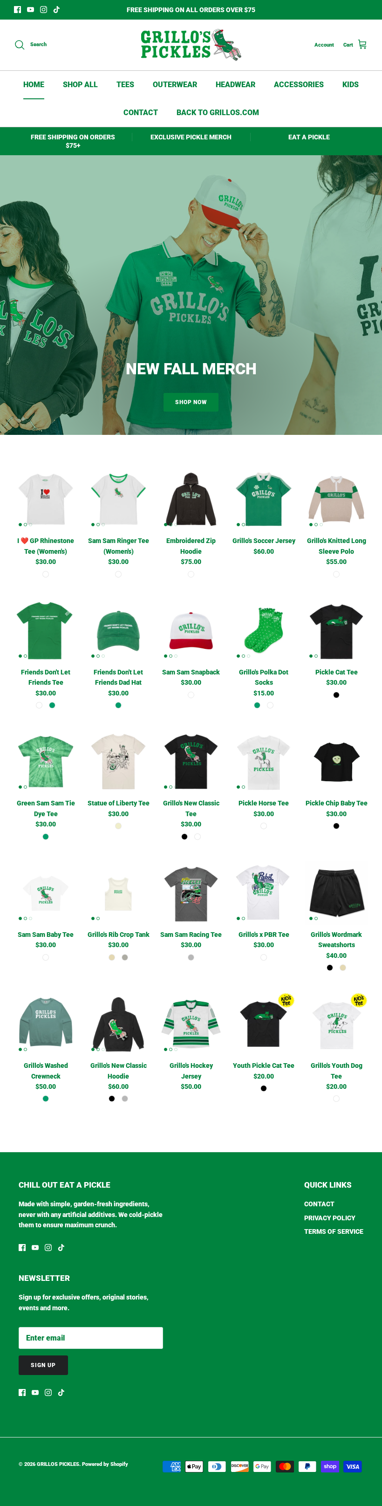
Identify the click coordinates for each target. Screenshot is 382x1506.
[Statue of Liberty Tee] (118, 761)
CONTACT (140, 112)
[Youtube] (30, 9)
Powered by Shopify (105, 1464)
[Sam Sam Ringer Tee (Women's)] (118, 499)
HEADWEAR (235, 84)
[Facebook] (17, 9)
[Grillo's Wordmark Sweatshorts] (336, 893)
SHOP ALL (80, 84)
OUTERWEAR (175, 84)
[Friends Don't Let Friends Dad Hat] (118, 630)
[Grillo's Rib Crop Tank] (118, 893)
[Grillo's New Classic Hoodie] (118, 1024)
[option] (191, 295)
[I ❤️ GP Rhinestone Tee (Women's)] (45, 499)
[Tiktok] (56, 9)
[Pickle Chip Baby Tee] (336, 761)
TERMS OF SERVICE (333, 1231)
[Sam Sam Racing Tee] (191, 893)
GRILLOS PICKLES (58, 1464)
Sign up (43, 1365)
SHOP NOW (191, 402)
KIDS (350, 84)
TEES (125, 84)
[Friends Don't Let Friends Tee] (45, 630)
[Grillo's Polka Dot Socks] (263, 630)
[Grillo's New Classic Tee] (191, 761)
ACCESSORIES (299, 84)
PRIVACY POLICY (329, 1218)
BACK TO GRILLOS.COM (218, 112)
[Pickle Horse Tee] (263, 761)
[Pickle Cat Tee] (336, 630)
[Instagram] (43, 9)
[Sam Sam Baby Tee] (45, 893)
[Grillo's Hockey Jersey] (191, 1024)
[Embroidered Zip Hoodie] (191, 499)
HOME (33, 84)
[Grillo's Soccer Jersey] (263, 499)
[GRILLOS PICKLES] (191, 45)
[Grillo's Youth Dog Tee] (336, 1024)
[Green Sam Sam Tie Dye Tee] (45, 761)
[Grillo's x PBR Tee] (263, 893)
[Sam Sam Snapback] (191, 630)
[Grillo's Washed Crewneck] (45, 1024)
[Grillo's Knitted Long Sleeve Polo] (336, 499)
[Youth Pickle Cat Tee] (263, 1024)
